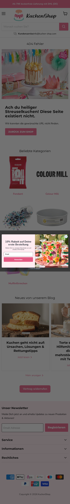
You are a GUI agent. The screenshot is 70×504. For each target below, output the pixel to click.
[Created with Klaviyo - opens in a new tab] (35, 269)
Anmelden (18, 259)
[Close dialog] (66, 236)
